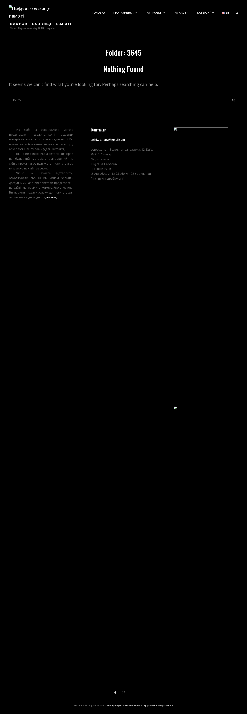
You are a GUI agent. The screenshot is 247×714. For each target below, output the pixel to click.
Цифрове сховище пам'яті (41, 24)
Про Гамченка (123, 12)
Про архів (179, 12)
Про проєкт (153, 12)
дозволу (51, 197)
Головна (98, 12)
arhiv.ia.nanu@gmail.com (108, 140)
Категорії (204, 12)
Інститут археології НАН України (123, 705)
